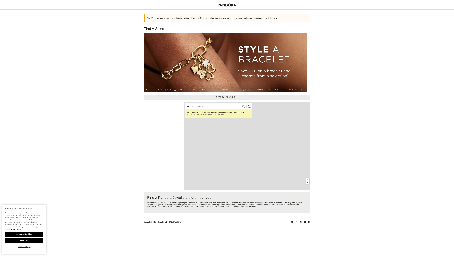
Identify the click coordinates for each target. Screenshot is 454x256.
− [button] (307, 182)
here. (276, 18)
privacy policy (16, 229)
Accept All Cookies (24, 234)
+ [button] (307, 179)
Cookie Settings (24, 247)
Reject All (24, 240)
